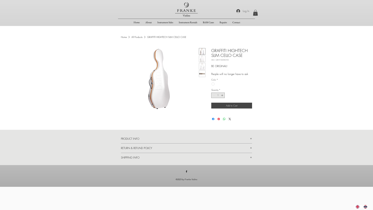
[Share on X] (230, 119)
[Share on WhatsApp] (224, 119)
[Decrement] (213, 95)
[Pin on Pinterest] (218, 119)
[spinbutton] (218, 95)
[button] (255, 13)
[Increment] (222, 95)
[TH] (366, 207)
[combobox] (358, 207)
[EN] (358, 207)
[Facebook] (186, 171)
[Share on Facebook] (213, 119)
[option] (366, 207)
